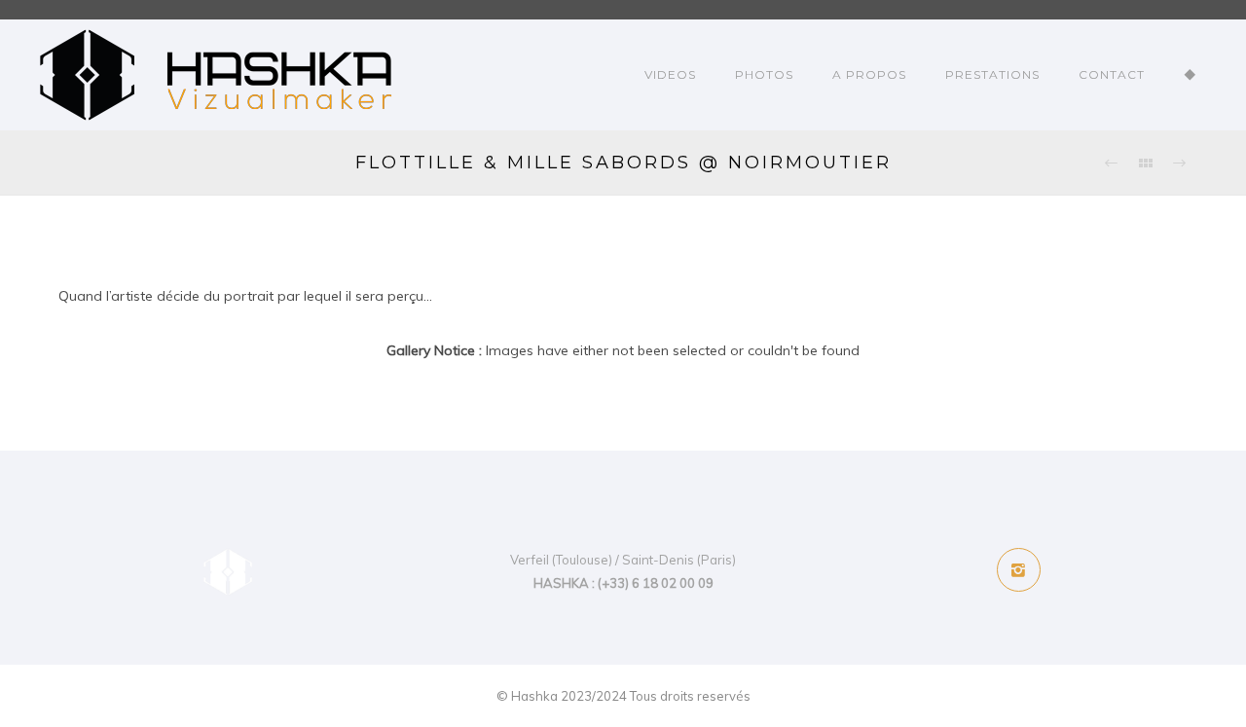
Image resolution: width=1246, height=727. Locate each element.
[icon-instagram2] (1019, 570)
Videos (670, 74)
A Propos (869, 74)
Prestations (992, 74)
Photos (764, 74)
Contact (1112, 74)
